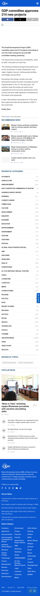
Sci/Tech (5, 314)
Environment (7, 232)
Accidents (6, 177)
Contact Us (11, 587)
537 (22, 131)
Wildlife (5, 350)
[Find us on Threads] (9, 488)
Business (5, 196)
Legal (4, 275)
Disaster (5, 216)
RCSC (4, 302)
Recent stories (8, 306)
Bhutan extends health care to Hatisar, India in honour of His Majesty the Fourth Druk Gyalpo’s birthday (24, 138)
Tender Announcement (9, 362)
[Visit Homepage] (5, 3)
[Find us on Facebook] (2, 488)
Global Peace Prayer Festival (14, 247)
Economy (5, 220)
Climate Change (8, 200)
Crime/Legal (6, 204)
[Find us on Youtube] (17, 488)
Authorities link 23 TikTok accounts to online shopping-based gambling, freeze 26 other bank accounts (23, 438)
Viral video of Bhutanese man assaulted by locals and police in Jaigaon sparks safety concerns (23, 421)
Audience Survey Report (11, 192)
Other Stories (7, 291)
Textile (4, 330)
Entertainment (8, 228)
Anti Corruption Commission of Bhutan (18, 188)
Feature (5, 236)
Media (4, 287)
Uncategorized (8, 338)
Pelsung (5, 295)
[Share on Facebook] (8, 19)
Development (7, 212)
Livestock (6, 283)
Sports (4, 322)
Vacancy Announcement (26, 362)
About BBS (20, 587)
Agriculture (7, 180)
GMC (3, 251)
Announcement (8, 184)
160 (24, 142)
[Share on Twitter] (20, 19)
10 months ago (16, 142)
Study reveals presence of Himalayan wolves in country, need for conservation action (24, 149)
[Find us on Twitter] (5, 488)
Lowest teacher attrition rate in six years (23, 159)
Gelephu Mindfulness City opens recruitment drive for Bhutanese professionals (21, 448)
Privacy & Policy (32, 587)
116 (23, 153)
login (7, 116)
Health (4, 263)
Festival (5, 243)
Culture (5, 208)
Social (4, 318)
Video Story (6, 346)
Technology (7, 326)
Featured (5, 239)
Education (6, 224)
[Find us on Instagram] (13, 488)
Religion (5, 310)
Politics (5, 298)
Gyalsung (5, 255)
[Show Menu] (37, 3)
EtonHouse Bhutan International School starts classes (19, 508)
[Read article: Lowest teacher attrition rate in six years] (6, 160)
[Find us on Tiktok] (20, 488)
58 (22, 162)
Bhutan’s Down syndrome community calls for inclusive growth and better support (24, 127)
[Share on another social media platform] (32, 19)
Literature (6, 279)
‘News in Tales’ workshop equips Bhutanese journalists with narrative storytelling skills (15, 407)
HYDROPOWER (7, 267)
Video (4, 342)
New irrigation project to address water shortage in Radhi (20, 504)
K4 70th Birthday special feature (15, 271)
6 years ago (16, 162)
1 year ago (15, 131)
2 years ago (16, 153)
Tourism (5, 334)
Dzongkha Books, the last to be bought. (20, 429)
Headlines (6, 259)
